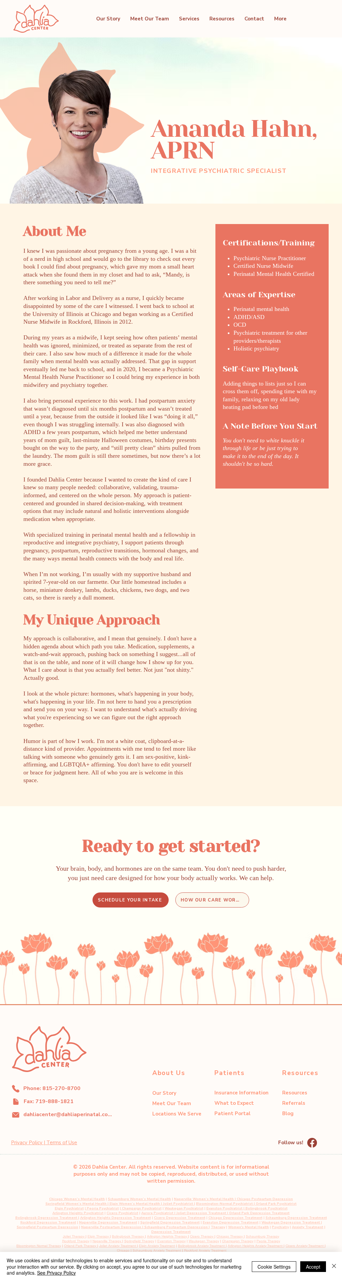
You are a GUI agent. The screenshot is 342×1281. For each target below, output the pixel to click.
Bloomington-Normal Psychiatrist (224, 1203)
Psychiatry (280, 1227)
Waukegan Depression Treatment (291, 1222)
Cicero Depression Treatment (179, 1217)
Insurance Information (241, 1092)
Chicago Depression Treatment (235, 1217)
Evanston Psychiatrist (224, 1208)
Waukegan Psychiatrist (184, 1208)
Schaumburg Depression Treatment (296, 1217)
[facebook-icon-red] (312, 1143)
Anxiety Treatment (307, 1227)
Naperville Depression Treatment (108, 1222)
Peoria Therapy (268, 1241)
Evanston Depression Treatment (231, 1222)
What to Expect (234, 1103)
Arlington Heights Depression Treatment (115, 1217)
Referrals (293, 1103)
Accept (313, 1266)
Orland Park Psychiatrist (276, 1203)
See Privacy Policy (56, 1272)
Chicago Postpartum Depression (265, 1199)
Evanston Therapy (171, 1241)
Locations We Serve (176, 1113)
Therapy (218, 1227)
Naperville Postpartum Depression (111, 1227)
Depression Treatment (171, 1232)
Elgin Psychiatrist (69, 1208)
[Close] (334, 1266)
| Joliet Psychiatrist (176, 1203)
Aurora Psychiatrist (157, 1213)
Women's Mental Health (248, 1227)
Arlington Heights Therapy (167, 1236)
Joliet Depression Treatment (201, 1213)
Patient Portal (232, 1113)
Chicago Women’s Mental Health (77, 1199)
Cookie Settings (274, 1266)
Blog (288, 1113)
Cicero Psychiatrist (122, 1213)
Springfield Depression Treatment (170, 1222)
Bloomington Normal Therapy (38, 1246)
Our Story (164, 1093)
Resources (294, 1092)
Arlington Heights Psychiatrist (78, 1213)
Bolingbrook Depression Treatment (46, 1217)
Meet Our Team (171, 1103)
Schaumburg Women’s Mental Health (139, 1199)
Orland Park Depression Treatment (259, 1213)
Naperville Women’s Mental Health (204, 1199)
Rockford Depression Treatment (48, 1222)
